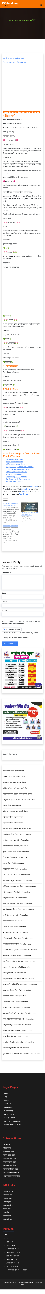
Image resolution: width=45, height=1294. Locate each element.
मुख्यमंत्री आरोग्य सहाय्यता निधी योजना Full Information (21, 1053)
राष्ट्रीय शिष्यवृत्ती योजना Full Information (17, 1025)
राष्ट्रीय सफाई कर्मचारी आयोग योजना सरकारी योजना (19, 800)
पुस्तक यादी (6, 1209)
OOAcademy (10, 3)
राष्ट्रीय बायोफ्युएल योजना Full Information (17, 880)
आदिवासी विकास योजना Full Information (16, 846)
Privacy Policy (9, 1118)
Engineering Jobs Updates (16, 477)
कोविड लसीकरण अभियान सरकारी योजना (15, 788)
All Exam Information (11, 1259)
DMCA (6, 1100)
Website (5, 610)
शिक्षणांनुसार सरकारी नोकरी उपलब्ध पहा (18, 479)
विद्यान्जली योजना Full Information (14, 996)
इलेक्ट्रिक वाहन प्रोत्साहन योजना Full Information (19, 886)
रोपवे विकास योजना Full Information (15, 915)
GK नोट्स (6, 1144)
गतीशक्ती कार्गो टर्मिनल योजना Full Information (18, 938)
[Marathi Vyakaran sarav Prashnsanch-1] (29, 507)
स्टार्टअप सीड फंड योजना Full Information (17, 967)
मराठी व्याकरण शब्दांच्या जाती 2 (14, 58)
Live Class (7, 1198)
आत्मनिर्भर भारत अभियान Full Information (17, 955)
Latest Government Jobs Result (18, 469)
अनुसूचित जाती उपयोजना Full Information (17, 834)
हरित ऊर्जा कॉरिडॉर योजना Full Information (17, 903)
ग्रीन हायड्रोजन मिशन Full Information (16, 892)
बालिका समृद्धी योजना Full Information (16, 1048)
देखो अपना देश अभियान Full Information (16, 857)
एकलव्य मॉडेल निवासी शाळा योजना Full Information (20, 1013)
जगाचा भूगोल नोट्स (9, 1155)
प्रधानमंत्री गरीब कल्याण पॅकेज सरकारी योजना (17, 794)
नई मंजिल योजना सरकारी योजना (13, 817)
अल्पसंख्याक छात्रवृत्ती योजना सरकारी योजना (17, 828)
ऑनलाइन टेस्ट (7, 1195)
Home (5, 1093)
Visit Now (34, 486)
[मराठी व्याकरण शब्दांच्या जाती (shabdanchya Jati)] (12, 512)
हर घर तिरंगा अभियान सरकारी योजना (14, 782)
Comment (6, 573)
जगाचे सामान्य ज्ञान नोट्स (11, 1172)
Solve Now (25, 489)
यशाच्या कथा (7, 1216)
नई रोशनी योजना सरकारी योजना (13, 823)
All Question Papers (11, 1263)
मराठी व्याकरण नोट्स (9, 1165)
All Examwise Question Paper (15, 1270)
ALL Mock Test (9, 1245)
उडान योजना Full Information (13, 921)
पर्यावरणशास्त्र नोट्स (9, 1162)
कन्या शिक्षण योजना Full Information (15, 1036)
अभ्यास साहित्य (8, 1205)
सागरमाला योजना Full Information (14, 927)
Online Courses (9, 1114)
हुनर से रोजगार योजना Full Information (16, 852)
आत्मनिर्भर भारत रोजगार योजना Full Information (19, 961)
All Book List (8, 1242)
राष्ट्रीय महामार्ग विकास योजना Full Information (18, 909)
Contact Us (7, 1107)
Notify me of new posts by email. (16, 638)
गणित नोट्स (7, 1148)
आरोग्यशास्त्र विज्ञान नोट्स (11, 1176)
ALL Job (6, 1238)
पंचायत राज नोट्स (8, 1151)
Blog (5, 1097)
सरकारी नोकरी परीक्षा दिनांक (14, 462)
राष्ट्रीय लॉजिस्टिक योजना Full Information (17, 944)
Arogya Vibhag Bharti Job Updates (19, 467)
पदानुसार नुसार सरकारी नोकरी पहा (16, 472)
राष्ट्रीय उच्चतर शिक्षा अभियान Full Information (18, 978)
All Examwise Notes (11, 1249)
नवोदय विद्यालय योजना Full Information (16, 1007)
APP (5, 1235)
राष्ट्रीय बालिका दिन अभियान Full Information (18, 1042)
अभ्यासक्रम (7, 1202)
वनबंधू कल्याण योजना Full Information (16, 840)
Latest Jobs (8, 1191)
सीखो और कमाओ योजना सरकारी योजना (15, 811)
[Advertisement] (22, 88)
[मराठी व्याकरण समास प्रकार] (12, 534)
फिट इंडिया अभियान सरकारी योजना (14, 777)
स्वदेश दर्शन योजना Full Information (15, 869)
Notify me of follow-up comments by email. (20, 633)
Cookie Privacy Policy (12, 1125)
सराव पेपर (6, 1212)
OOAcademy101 (10, 62)
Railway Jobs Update (14, 482)
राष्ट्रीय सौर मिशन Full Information (15, 898)
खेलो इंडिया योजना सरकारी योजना (13, 771)
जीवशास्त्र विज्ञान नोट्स (10, 1169)
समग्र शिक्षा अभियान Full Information (15, 1002)
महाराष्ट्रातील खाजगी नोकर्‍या (14, 459)
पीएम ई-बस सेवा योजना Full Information (16, 875)
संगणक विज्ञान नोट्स (9, 1158)
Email (4, 602)
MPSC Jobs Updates (14, 474)
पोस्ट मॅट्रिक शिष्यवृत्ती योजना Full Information (18, 1019)
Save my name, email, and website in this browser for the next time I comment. (21, 622)
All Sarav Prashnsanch (12, 1266)
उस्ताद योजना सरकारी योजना (12, 805)
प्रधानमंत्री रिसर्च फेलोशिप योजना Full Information (20, 984)
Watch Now (23, 494)
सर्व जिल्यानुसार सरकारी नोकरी (15, 464)
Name (5, 593)
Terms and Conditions (12, 1121)
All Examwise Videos (11, 1252)
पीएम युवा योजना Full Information (14, 973)
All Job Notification (11, 1256)
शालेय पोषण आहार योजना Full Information (17, 1030)
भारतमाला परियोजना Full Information (15, 932)
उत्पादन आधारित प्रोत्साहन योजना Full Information (20, 950)
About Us (7, 1104)
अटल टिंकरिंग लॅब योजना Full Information (17, 990)
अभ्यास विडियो (7, 1219)
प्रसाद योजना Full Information (13, 863)
